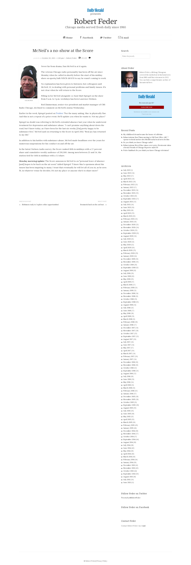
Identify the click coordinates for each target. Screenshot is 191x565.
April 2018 (127, 316)
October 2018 (128, 299)
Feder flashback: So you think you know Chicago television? (146, 150)
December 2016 (129, 362)
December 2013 (129, 465)
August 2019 (128, 270)
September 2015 (129, 405)
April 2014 (127, 454)
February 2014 (128, 460)
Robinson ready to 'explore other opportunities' (39, 205)
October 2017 (128, 334)
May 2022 (127, 176)
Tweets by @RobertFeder (130, 498)
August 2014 (128, 442)
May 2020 (127, 245)
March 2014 (127, 457)
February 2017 (128, 356)
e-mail (143, 526)
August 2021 (128, 202)
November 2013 (129, 468)
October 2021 (128, 196)
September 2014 (129, 439)
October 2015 (128, 402)
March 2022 (127, 182)
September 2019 (129, 268)
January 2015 (128, 428)
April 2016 (127, 385)
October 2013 (128, 471)
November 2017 (129, 331)
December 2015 (129, 397)
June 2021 (127, 207)
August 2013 (128, 477)
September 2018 (129, 302)
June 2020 (127, 242)
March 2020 (127, 250)
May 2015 (126, 417)
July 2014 (126, 445)
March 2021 (127, 216)
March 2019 (127, 285)
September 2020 (129, 233)
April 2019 (127, 282)
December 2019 (129, 259)
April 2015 (127, 419)
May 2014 (126, 451)
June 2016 (127, 379)
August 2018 (128, 305)
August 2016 (128, 374)
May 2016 (126, 382)
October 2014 (128, 437)
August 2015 (128, 408)
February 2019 (128, 288)
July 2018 (126, 308)
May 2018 (126, 313)
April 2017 (127, 351)
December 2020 (129, 225)
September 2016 (129, 371)
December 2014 (129, 431)
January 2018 (128, 325)
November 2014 (129, 434)
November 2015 (129, 399)
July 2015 (126, 411)
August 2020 (128, 236)
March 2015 (127, 422)
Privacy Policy (102, 561)
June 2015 (127, 414)
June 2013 (127, 482)
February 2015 (128, 425)
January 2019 (128, 291)
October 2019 (128, 265)
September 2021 (129, 199)
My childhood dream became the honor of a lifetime (143, 134)
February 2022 (129, 185)
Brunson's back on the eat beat (93, 205)
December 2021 (129, 190)
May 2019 (126, 279)
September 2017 (129, 336)
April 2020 (127, 248)
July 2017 (126, 342)
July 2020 (127, 239)
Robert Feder (95, 21)
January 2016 (128, 394)
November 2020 (129, 227)
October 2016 (128, 368)
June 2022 (127, 173)
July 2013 (126, 480)
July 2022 (127, 170)
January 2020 (128, 256)
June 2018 (127, 311)
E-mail (125, 37)
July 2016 (126, 376)
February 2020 (129, 253)
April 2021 (127, 213)
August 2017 (128, 339)
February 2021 (128, 219)
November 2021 (129, 193)
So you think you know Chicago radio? (138, 142)
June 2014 (127, 448)
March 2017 (127, 354)
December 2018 (129, 293)
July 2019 (126, 273)
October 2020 (128, 230)
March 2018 (127, 319)
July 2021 (126, 205)
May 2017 (126, 348)
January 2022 (128, 187)
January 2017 (128, 359)
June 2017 (127, 345)
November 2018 (129, 296)
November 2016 (129, 365)
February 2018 (128, 322)
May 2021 (126, 210)
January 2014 (128, 462)
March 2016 (127, 388)
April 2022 (127, 179)
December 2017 (129, 328)
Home (69, 37)
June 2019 (127, 276)
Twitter (107, 37)
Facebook (88, 37)
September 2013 (129, 474)
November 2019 (129, 262)
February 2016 (128, 391)
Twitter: (60, 113)
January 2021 (128, 222)
